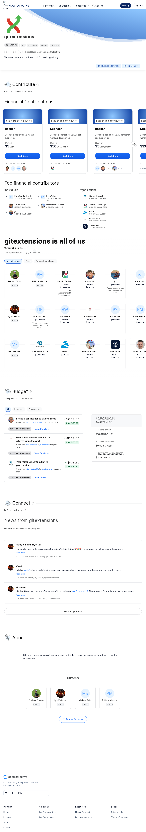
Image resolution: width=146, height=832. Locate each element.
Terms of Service (119, 817)
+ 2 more (54, 45)
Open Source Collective (48, 52)
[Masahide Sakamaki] (114, 168)
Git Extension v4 (80, 591)
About (6, 822)
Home (6, 812)
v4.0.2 (27, 570)
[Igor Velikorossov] (11, 546)
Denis (28, 422)
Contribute (22, 156)
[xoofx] (24, 168)
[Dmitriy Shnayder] (18, 168)
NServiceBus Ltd (32, 469)
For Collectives (46, 817)
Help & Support (82, 812)
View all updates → (73, 611)
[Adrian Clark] (103, 168)
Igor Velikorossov (53, 556)
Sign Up (125, 5)
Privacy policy (117, 812)
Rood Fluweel (31, 445)
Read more (20, 553)
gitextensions (38, 422)
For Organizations (47, 812)
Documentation (82, 817)
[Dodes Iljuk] (13, 168)
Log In (138, 5)
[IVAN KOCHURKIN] (7, 168)
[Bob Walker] (97, 168)
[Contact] (6, 52)
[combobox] (26, 793)
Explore (7, 817)
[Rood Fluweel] (109, 168)
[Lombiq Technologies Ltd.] (52, 168)
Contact (7, 827)
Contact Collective (75, 719)
